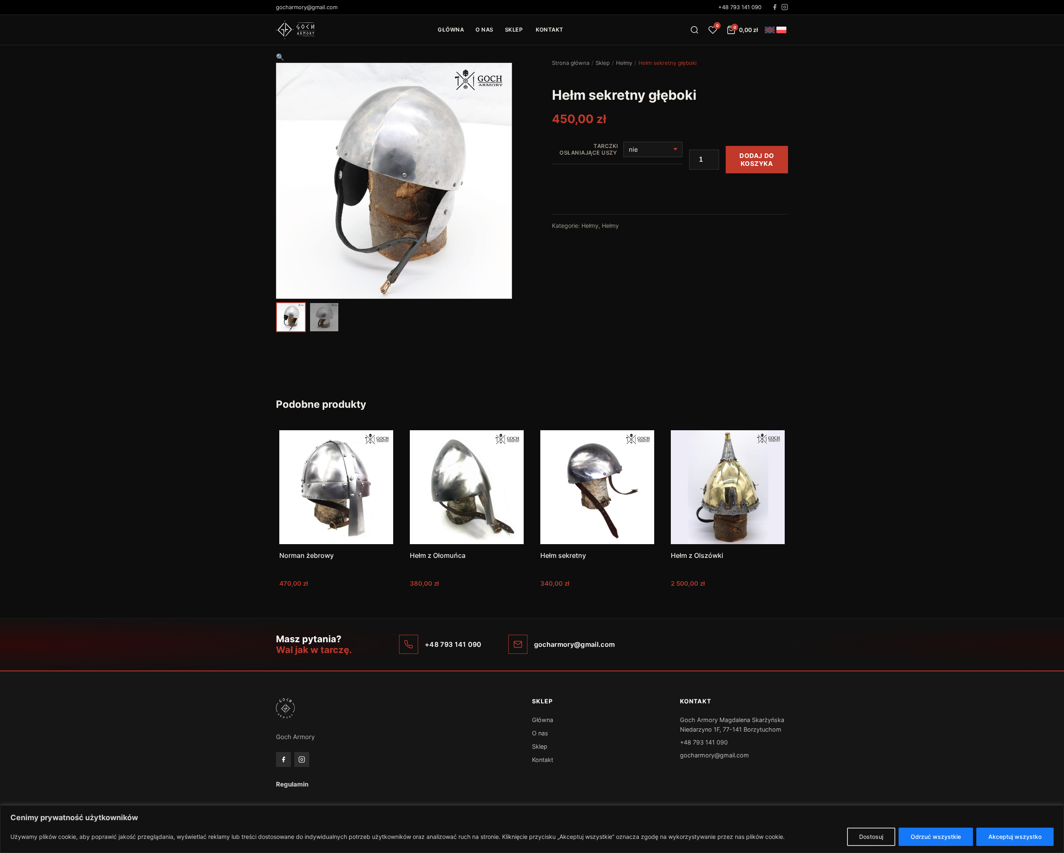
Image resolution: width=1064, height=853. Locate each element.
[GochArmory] (295, 30)
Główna (451, 29)
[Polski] (781, 30)
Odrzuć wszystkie (936, 836)
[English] (770, 30)
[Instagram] (784, 7)
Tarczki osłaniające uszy (588, 149)
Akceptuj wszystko (1015, 836)
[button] (280, 57)
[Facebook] (774, 7)
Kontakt (550, 29)
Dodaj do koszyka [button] (336, 600)
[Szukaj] (694, 30)
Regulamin (292, 784)
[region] (532, 829)
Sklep (514, 29)
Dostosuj (871, 836)
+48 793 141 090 (739, 7)
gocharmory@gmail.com (714, 755)
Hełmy (624, 62)
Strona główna (570, 62)
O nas (484, 29)
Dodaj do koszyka (756, 160)
